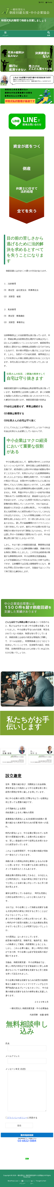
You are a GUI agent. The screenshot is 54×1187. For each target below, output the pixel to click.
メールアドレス (13, 1056)
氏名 (8, 1043)
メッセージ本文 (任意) (16, 1069)
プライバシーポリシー (17, 1117)
